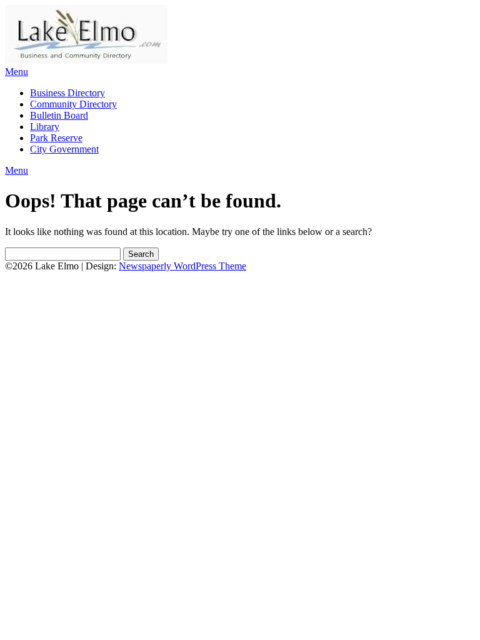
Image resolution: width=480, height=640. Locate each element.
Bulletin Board (59, 115)
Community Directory (73, 104)
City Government (64, 149)
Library (44, 126)
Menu (16, 71)
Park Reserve (56, 137)
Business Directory (67, 93)
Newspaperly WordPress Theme (182, 266)
